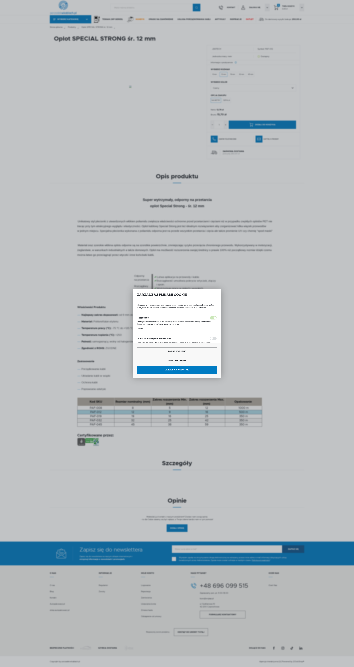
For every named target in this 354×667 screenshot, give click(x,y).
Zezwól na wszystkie (177, 370)
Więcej (140, 328)
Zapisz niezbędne (177, 360)
